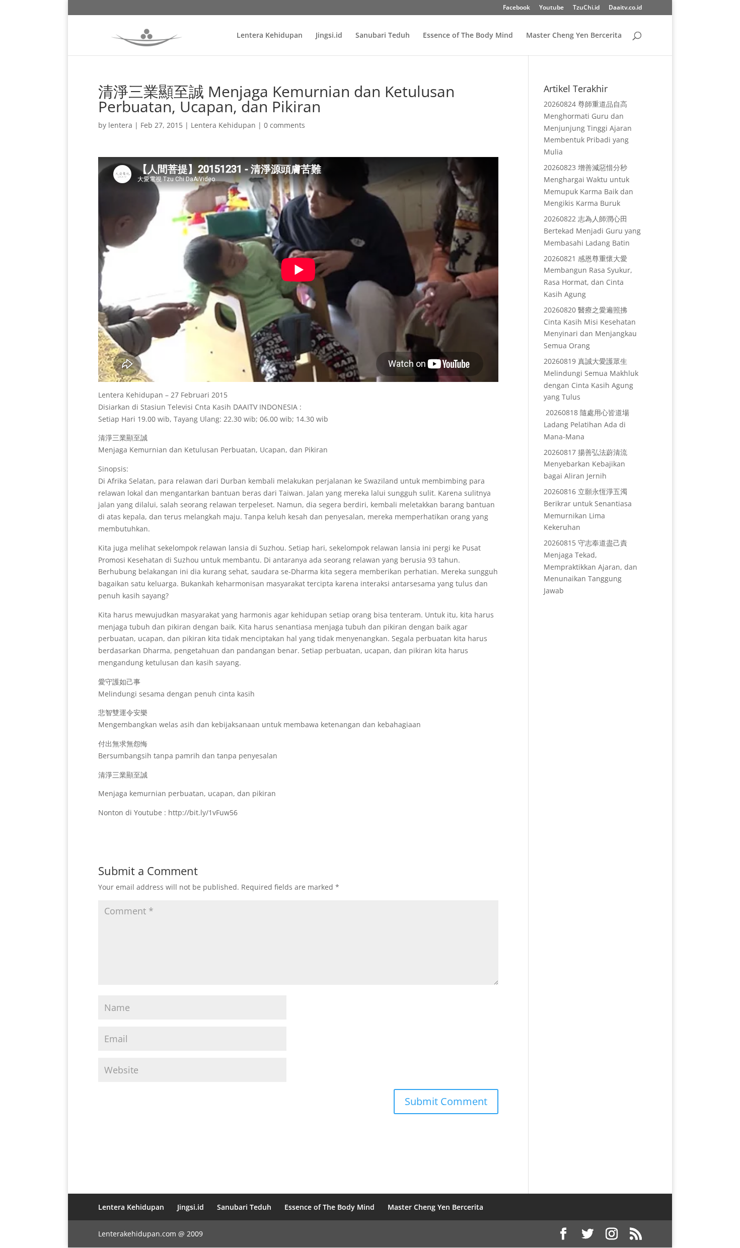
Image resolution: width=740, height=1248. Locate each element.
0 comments (284, 125)
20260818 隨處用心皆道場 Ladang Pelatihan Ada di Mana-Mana (586, 424)
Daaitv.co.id (625, 8)
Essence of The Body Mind (468, 36)
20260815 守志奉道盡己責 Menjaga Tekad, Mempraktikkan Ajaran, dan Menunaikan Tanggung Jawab (590, 566)
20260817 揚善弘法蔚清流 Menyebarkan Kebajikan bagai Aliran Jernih (585, 464)
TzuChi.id (586, 8)
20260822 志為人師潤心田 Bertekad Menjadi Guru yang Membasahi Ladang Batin (592, 231)
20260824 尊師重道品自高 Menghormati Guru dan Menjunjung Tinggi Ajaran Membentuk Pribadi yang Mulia (588, 128)
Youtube (551, 8)
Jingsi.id (329, 36)
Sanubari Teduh (382, 36)
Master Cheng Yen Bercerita (574, 36)
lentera (120, 125)
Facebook (516, 8)
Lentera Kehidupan (270, 36)
